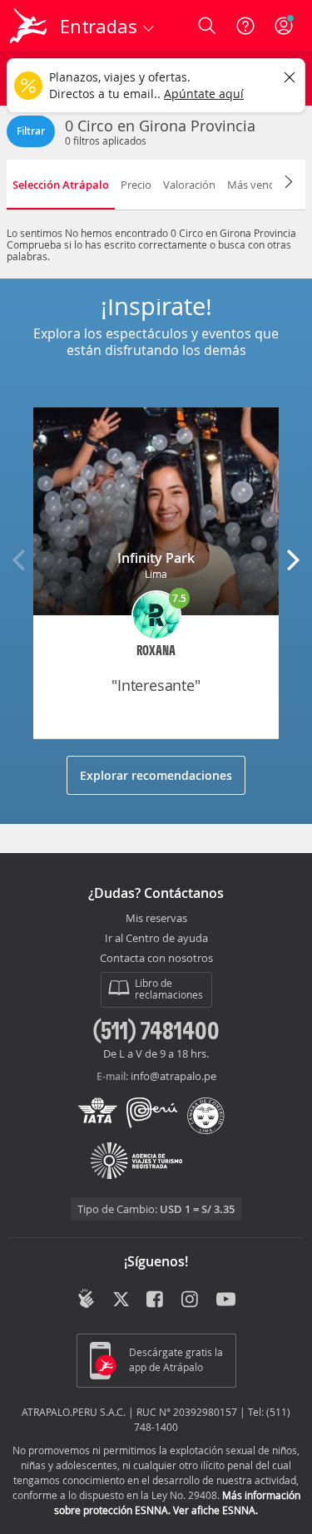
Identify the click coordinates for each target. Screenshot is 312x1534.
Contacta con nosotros (156, 958)
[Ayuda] (245, 26)
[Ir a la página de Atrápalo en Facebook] (156, 1300)
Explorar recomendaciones (156, 775)
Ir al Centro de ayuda (156, 938)
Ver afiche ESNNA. (215, 1510)
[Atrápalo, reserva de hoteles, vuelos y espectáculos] (28, 26)
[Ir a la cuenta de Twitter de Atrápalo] (121, 1300)
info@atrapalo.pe (173, 1075)
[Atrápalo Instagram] (191, 1300)
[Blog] (86, 1298)
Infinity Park (156, 558)
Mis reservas (156, 918)
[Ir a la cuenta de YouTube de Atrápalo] (225, 1300)
